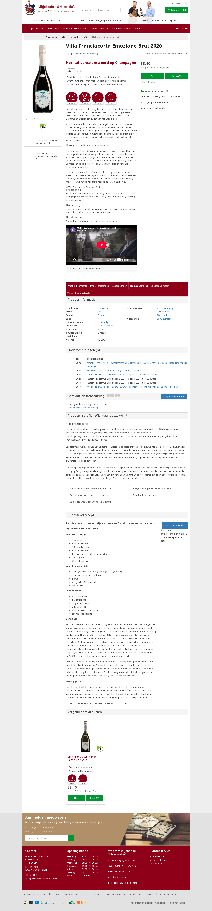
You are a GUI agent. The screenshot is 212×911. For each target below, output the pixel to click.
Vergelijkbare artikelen (79, 293)
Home (39, 37)
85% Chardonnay (165, 308)
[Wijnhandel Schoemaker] (51, 8)
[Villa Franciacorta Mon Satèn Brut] (85, 736)
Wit (85, 37)
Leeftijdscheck (134, 894)
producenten (145, 495)
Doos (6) (176, 76)
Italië (63, 37)
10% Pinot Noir (164, 311)
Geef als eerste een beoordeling (83, 407)
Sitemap (96, 894)
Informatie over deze (90, 488)
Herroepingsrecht (168, 894)
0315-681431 (182, 28)
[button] (72, 97)
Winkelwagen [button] (176, 10)
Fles (152, 76)
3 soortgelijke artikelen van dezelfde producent (165, 53)
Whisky (39, 28)
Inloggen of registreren (34, 894)
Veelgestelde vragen (159, 860)
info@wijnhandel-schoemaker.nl (41, 878)
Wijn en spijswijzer (99, 28)
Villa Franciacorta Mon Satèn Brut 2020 (82, 758)
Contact (138, 28)
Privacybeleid (156, 863)
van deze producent (89, 495)
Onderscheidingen (99, 285)
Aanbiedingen (53, 28)
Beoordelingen (119, 285)
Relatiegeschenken (121, 28)
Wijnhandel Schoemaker (74, 28)
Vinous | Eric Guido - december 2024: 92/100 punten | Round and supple (121, 374)
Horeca (85, 894)
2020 (100, 329)
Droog (101, 315)
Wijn (31, 28)
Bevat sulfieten (164, 318)
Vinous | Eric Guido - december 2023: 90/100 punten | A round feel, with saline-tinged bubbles (132, 386)
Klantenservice (182, 3)
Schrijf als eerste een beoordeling (82, 53)
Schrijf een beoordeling (174, 396)
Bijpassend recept (160, 285)
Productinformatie (77, 285)
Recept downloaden (175, 525)
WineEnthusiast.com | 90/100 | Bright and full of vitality (113, 370)
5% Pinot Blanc (164, 315)
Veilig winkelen (72, 894)
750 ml (101, 336)
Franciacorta (51, 37)
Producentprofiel (139, 285)
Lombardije (75, 37)
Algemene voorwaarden (114, 894)
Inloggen (169, 3)
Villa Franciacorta (106, 325)
